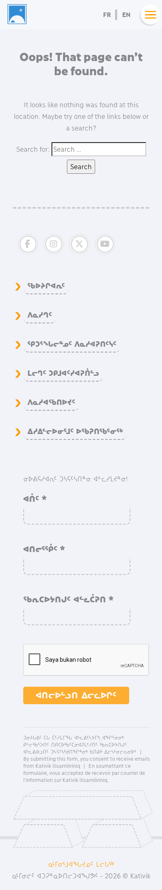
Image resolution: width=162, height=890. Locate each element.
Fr (107, 15)
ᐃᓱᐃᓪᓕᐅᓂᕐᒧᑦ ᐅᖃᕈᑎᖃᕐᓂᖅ (75, 431)
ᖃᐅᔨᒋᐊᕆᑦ (46, 286)
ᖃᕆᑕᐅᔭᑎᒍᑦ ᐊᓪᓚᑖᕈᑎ (68, 599)
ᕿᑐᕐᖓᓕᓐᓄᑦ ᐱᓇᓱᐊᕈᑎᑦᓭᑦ (71, 344)
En (126, 15)
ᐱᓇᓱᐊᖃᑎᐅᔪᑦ (51, 402)
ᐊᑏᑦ (35, 499)
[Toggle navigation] (148, 15)
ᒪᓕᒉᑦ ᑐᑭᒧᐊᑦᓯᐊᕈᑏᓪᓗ (63, 373)
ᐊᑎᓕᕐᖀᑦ (44, 549)
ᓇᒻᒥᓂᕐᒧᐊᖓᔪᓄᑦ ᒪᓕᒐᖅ (81, 864)
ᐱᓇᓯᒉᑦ (39, 315)
